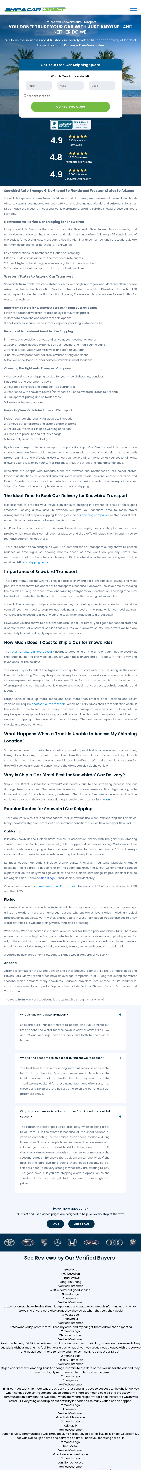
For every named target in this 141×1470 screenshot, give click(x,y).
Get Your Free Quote (70, 107)
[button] (70, 1288)
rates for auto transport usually (32, 652)
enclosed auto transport (49, 704)
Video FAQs (81, 1224)
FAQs (55, 1224)
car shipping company (92, 515)
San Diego (48, 878)
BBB (108, 799)
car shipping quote (35, 562)
